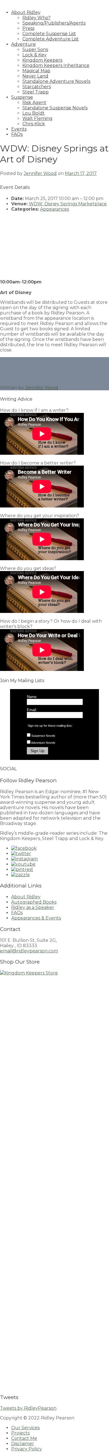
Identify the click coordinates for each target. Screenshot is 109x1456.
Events (19, 129)
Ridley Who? (36, 17)
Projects (20, 1433)
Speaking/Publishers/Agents (54, 23)
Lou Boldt (33, 113)
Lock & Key (34, 54)
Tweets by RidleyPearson (28, 1408)
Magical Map (36, 70)
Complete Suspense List (49, 33)
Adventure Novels (43, 742)
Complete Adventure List (50, 39)
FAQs (17, 134)
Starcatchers (36, 86)
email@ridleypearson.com (29, 951)
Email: (32, 710)
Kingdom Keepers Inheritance (55, 65)
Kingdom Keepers (42, 60)
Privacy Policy (26, 1449)
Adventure (23, 44)
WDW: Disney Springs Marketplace (68, 203)
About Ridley (26, 12)
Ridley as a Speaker (32, 907)
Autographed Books (33, 902)
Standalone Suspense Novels (54, 107)
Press (28, 28)
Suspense (22, 97)
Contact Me (24, 1438)
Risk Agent (34, 102)
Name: (32, 697)
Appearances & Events (36, 918)
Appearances (54, 209)
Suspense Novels (43, 735)
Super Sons (35, 49)
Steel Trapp (35, 92)
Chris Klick (33, 123)
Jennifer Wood (40, 173)
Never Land (35, 76)
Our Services (25, 1427)
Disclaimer (22, 1443)
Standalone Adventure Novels (56, 81)
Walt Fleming (37, 118)
